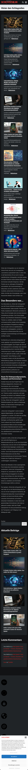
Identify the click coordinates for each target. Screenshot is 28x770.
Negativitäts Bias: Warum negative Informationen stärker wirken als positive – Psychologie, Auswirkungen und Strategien (13, 219)
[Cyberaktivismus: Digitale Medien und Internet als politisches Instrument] (13, 74)
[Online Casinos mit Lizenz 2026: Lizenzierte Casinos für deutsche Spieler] (13, 127)
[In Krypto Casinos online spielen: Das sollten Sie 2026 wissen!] (13, 48)
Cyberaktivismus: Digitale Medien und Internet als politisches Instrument (11, 82)
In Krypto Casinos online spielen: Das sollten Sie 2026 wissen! (14, 571)
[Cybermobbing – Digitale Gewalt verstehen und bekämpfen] (13, 183)
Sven (5, 662)
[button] (25, 737)
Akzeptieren (14, 756)
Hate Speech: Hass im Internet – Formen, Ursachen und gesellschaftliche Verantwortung (13, 649)
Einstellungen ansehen (14, 765)
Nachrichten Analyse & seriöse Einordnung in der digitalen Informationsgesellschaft (12, 108)
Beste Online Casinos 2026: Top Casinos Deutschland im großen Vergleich (13, 30)
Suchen (3, 521)
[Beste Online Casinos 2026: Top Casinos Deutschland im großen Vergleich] (13, 22)
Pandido (10, 662)
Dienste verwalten (13, 752)
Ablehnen (14, 760)
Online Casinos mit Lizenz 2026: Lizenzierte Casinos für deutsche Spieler (13, 136)
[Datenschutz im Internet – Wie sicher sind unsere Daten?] (13, 241)
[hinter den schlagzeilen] (9, 1)
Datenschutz (11, 768)
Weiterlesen (14, 38)
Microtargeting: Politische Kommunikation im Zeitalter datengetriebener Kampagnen (12, 163)
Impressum (17, 768)
